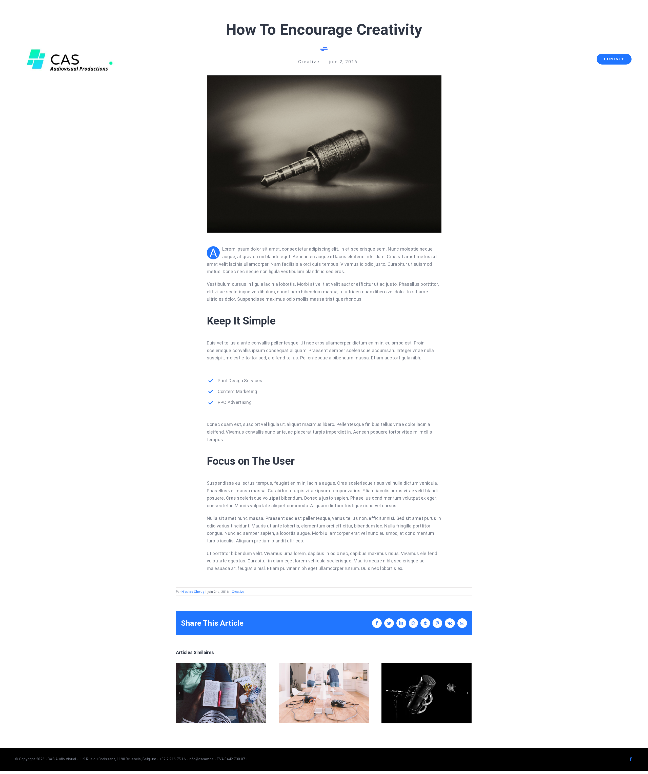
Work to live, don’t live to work (221, 693)
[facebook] (631, 759)
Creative (238, 592)
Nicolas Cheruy (192, 592)
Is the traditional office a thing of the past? (323, 693)
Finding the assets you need (426, 693)
